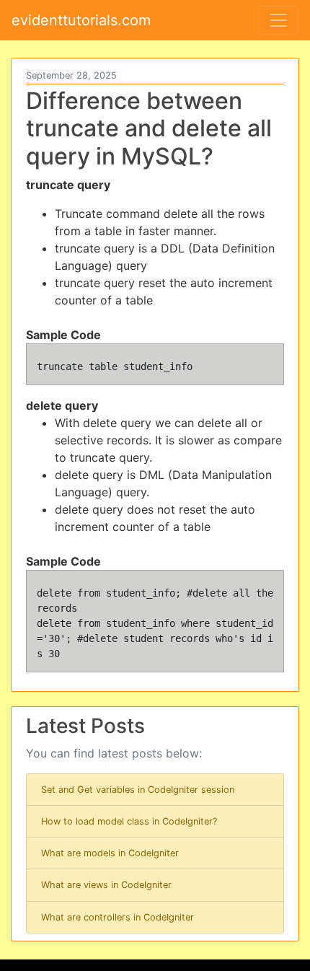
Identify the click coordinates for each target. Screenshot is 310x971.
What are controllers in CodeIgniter (117, 917)
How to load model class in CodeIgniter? (129, 821)
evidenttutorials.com (81, 20)
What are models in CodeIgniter (110, 853)
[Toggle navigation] (278, 20)
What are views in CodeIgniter (106, 884)
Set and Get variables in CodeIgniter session (137, 789)
